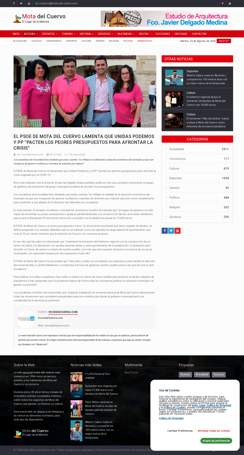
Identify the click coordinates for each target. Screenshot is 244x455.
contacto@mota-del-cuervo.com (57, 3)
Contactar (199, 33)
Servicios (104, 33)
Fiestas (144, 33)
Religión (114, 41)
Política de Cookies (134, 450)
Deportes (48, 33)
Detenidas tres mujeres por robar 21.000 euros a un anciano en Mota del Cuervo (76, 390)
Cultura (86, 41)
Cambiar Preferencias (180, 430)
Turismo (67, 33)
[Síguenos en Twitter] (21, 3)
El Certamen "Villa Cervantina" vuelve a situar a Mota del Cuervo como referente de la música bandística (208, 113)
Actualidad (20, 41)
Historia (85, 33)
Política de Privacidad (108, 450)
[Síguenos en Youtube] (29, 3)
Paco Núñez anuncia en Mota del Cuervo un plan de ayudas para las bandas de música (76, 408)
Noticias (29, 33)
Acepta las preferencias (216, 440)
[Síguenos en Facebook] (14, 3)
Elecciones (163, 33)
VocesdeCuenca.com (56, 325)
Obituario (181, 33)
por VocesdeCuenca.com (30, 154)
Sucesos (36, 41)
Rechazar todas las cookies (214, 430)
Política (128, 41)
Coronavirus (54, 41)
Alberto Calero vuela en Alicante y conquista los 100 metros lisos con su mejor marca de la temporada (207, 70)
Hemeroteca (144, 41)
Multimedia (125, 33)
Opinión (100, 41)
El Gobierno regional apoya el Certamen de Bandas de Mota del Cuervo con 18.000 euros (206, 91)
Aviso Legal (198, 405)
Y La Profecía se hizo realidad (76, 376)
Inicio (16, 33)
